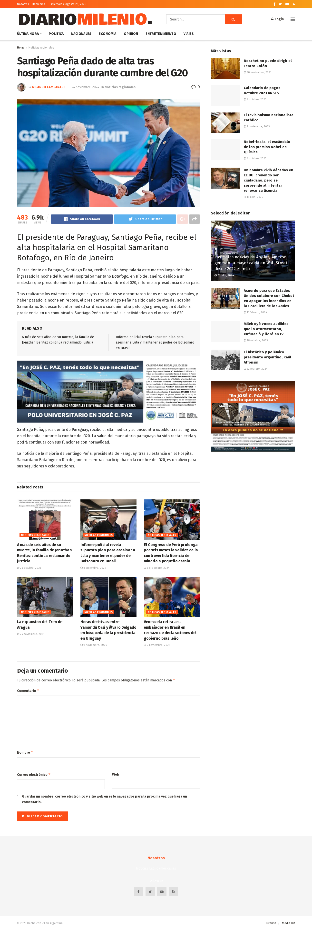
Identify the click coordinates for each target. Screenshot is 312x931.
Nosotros (23, 4)
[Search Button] (233, 19)
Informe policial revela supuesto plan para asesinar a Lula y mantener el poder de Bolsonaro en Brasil (155, 342)
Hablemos (38, 4)
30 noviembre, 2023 (259, 72)
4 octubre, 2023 (256, 99)
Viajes (189, 34)
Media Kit (288, 923)
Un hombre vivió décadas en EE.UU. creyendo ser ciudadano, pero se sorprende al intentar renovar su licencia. (268, 180)
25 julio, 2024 (225, 275)
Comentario (28, 690)
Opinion (131, 34)
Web (115, 774)
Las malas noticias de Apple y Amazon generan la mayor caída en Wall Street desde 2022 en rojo (250, 262)
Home (21, 47)
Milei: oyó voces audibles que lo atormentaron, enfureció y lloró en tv (266, 329)
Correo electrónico (34, 774)
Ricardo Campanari (48, 87)
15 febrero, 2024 (256, 312)
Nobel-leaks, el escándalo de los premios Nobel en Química (267, 147)
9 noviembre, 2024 (95, 645)
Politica (56, 34)
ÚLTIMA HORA (28, 34)
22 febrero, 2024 (256, 368)
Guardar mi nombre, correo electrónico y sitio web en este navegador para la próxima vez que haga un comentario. (104, 799)
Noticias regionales (41, 47)
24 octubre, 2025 (30, 567)
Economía (107, 34)
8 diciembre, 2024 (94, 567)
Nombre (25, 752)
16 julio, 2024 (254, 197)
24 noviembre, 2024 (85, 87)
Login (279, 19)
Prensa (271, 923)
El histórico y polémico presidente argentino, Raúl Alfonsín (267, 357)
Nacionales (81, 34)
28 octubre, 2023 (257, 340)
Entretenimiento (161, 34)
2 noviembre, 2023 (258, 126)
